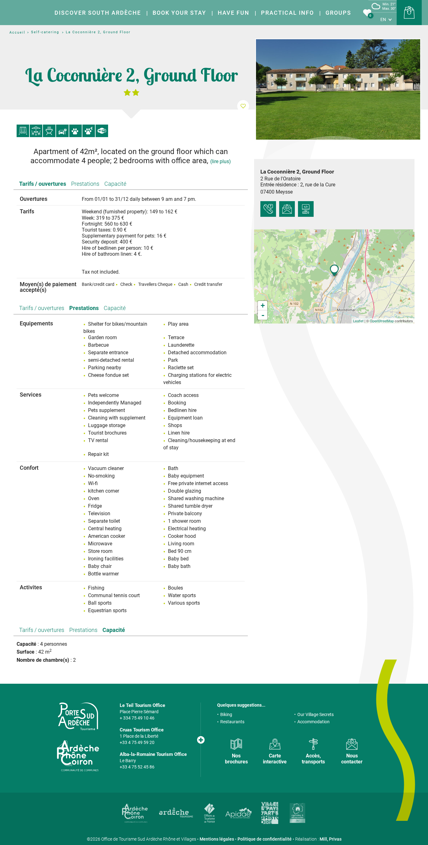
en (383, 19)
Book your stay (179, 12)
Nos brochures (236, 759)
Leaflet (358, 320)
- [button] (263, 315)
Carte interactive (275, 759)
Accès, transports (313, 759)
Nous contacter (352, 759)
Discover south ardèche (98, 12)
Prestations (85, 183)
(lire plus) (220, 161)
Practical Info (287, 12)
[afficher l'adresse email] (287, 209)
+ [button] (263, 305)
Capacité (115, 183)
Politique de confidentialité (264, 839)
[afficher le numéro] (268, 209)
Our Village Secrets (315, 714)
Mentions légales (217, 839)
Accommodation (313, 721)
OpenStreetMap (382, 320)
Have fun (233, 12)
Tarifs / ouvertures (42, 183)
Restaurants (232, 721)
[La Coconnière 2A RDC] (338, 89)
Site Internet (306, 209)
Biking (226, 714)
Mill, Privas (331, 839)
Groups (338, 12)
